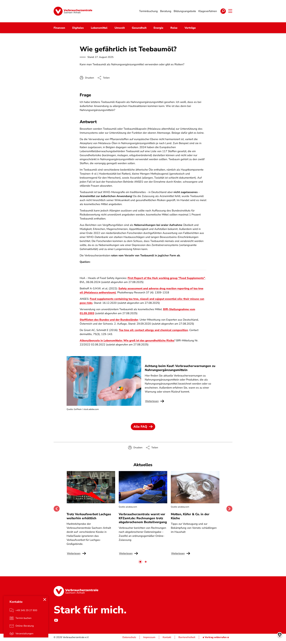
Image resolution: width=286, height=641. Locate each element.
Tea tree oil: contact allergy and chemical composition (153, 330)
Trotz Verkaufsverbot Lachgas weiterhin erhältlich (89, 516)
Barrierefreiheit (186, 637)
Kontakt (167, 637)
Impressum (149, 637)
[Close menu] (44, 599)
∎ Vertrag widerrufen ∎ (216, 637)
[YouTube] (56, 620)
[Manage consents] (279, 634)
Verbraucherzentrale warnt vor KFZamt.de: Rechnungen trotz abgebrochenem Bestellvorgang (143, 518)
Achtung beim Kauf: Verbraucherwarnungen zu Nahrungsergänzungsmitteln (180, 368)
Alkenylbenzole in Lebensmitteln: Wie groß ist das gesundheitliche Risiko (127, 340)
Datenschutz (129, 637)
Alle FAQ (140, 427)
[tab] (140, 562)
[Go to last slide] (57, 509)
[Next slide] (229, 509)
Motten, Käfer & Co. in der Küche (190, 516)
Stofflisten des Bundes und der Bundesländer (109, 319)
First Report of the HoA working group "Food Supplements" (166, 278)
